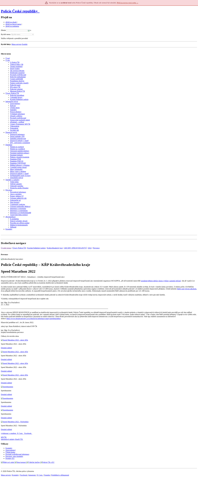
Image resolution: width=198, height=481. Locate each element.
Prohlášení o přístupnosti (60, 475)
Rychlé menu (5, 34)
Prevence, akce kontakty (14, 456)
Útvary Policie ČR (19, 248)
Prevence (96, 248)
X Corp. (20, 433)
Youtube (47, 475)
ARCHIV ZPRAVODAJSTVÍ (75, 248)
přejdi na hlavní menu (13, 24)
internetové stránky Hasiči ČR (12, 439)
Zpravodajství (10, 450)
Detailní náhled (6, 348)
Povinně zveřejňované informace (17, 454)
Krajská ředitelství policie (36, 248)
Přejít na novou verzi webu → (127, 3)
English (24, 44)
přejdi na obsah (11, 22)
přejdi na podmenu (12, 26)
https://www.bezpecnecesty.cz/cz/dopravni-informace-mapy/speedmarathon (33, 319)
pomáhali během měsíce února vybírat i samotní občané (161, 281)
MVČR (3, 437)
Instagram (32, 475)
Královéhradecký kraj (55, 248)
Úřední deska (10, 452)
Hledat (3, 30)
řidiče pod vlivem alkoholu (186, 289)
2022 (90, 248)
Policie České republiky (19, 11)
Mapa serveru (16, 44)
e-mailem (12, 433)
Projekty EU (10, 458)
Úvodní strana (6, 248)
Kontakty (9, 448)
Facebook (28, 433)
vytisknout (4, 433)
